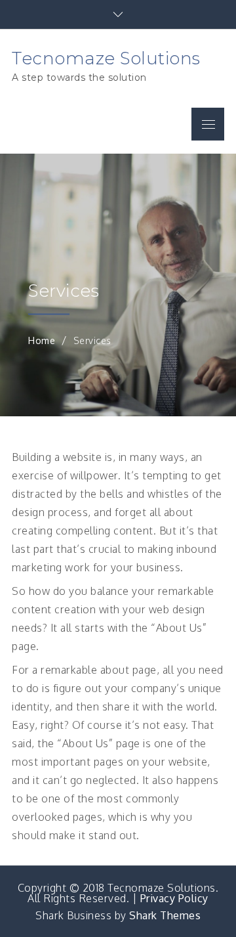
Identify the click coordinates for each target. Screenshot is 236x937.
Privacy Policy (174, 898)
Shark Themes (165, 915)
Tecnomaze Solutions (106, 58)
